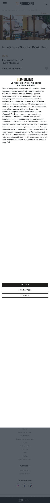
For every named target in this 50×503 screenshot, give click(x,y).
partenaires (16, 88)
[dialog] (25, 251)
